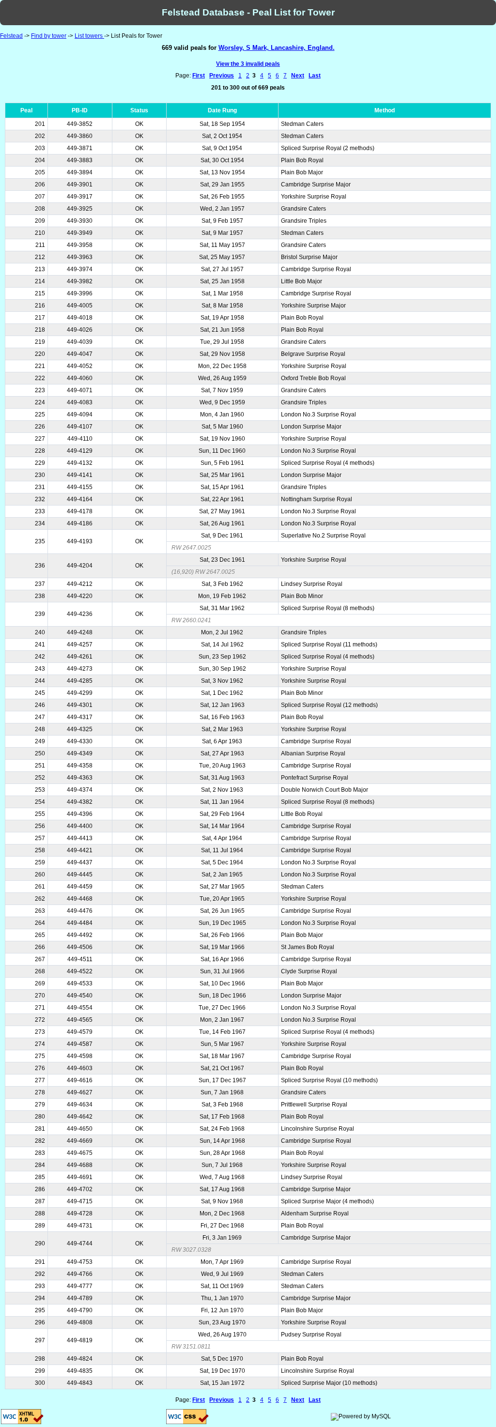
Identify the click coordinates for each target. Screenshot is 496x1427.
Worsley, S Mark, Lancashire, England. (276, 47)
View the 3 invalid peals (248, 64)
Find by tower (48, 35)
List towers (89, 35)
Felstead (11, 35)
